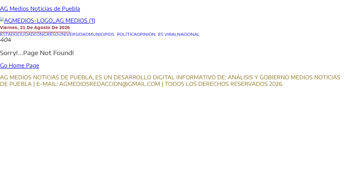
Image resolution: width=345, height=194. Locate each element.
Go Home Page (19, 65)
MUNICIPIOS (101, 34)
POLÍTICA (127, 34)
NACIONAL (188, 34)
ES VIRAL (167, 34)
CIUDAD (25, 34)
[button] (103, 34)
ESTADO (8, 34)
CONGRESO (46, 34)
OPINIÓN (146, 34)
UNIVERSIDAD (73, 34)
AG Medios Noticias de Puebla (40, 8)
